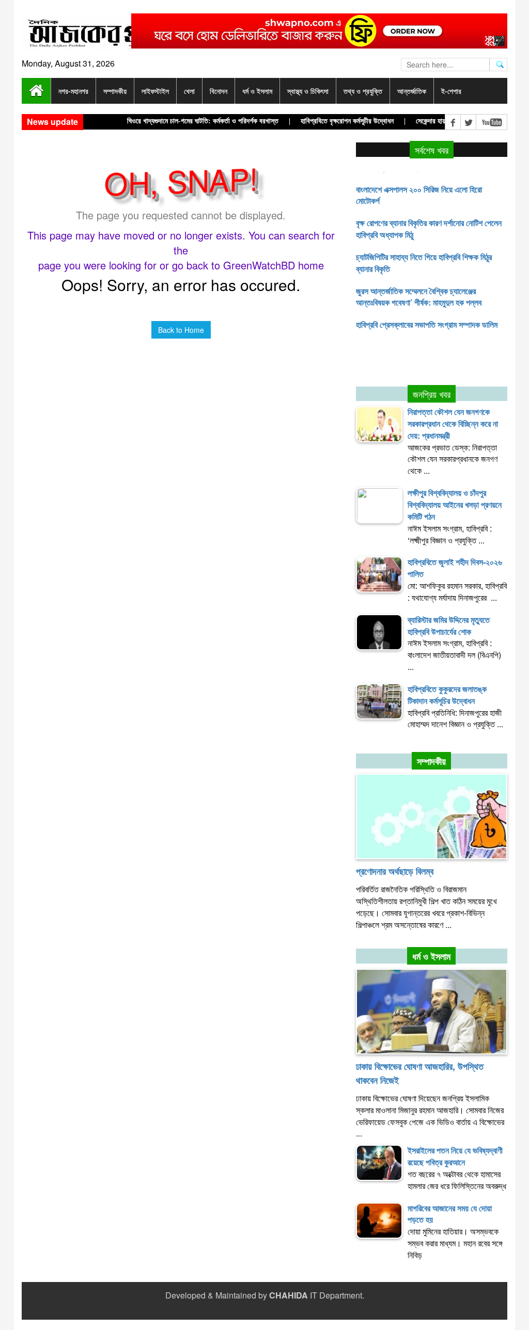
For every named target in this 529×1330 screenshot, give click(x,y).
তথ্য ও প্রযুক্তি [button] (363, 91)
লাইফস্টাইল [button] (155, 91)
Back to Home (181, 330)
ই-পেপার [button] (451, 91)
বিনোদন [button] (218, 91)
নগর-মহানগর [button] (73, 91)
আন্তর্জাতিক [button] (411, 91)
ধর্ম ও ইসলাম (431, 956)
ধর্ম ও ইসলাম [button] (257, 91)
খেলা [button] (189, 91)
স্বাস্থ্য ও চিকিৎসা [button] (308, 91)
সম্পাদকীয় (431, 761)
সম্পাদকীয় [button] (115, 91)
